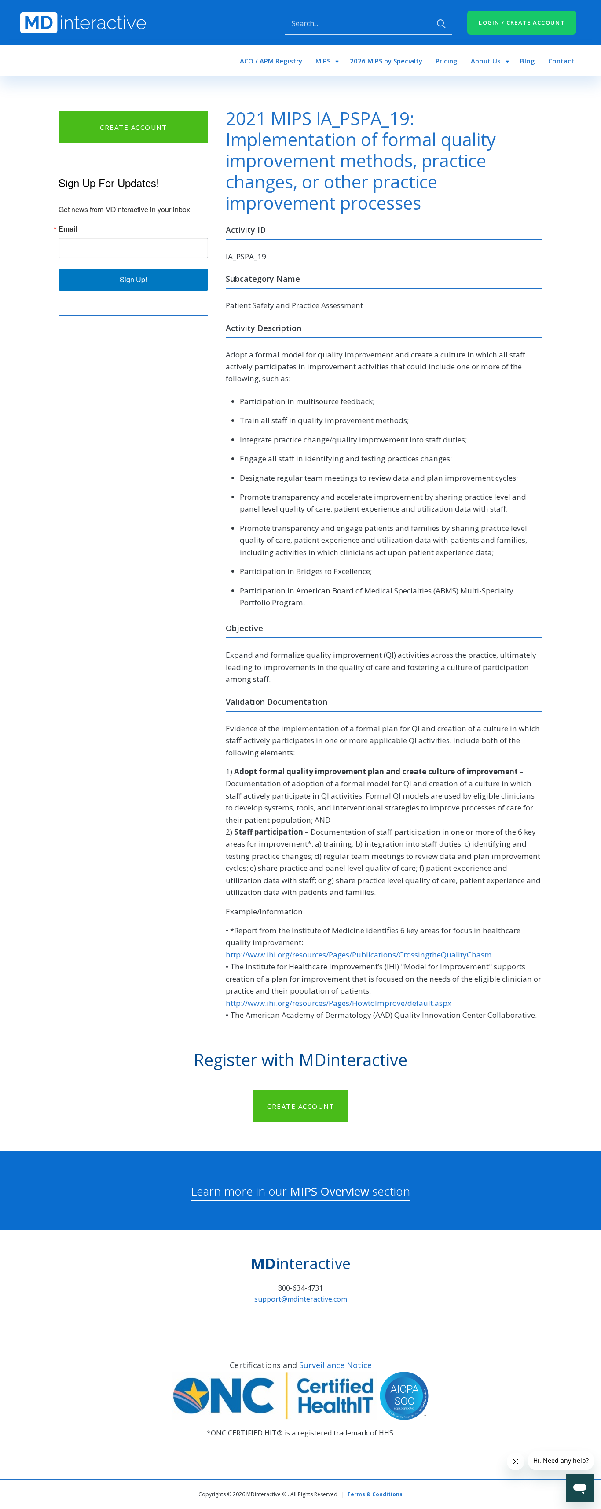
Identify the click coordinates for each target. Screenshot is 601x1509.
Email (68, 228)
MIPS (322, 60)
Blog (527, 60)
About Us (486, 60)
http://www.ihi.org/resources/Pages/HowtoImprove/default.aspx (338, 1003)
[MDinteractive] (83, 22)
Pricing (447, 60)
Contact (561, 60)
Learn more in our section (300, 1191)
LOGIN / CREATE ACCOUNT (522, 22)
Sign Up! (133, 279)
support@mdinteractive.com (300, 1299)
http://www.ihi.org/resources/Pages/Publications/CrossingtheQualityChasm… (362, 955)
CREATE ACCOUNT (133, 127)
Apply (441, 24)
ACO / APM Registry (271, 60)
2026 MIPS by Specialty (386, 60)
